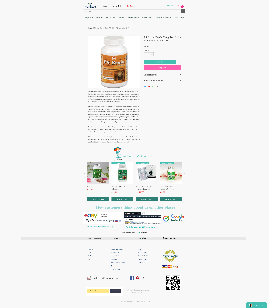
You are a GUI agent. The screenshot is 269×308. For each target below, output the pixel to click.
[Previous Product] (84, 214)
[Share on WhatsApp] (153, 86)
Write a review (158, 154)
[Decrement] (145, 54)
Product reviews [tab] (96, 168)
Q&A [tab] (106, 168)
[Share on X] (157, 86)
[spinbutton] (149, 54)
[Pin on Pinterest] (149, 86)
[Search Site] (183, 11)
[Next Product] (184, 214)
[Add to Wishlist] (179, 62)
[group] (134, 223)
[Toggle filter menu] (174, 174)
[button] (181, 6)
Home (90, 28)
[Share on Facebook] (145, 86)
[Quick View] (98, 214)
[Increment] (152, 54)
